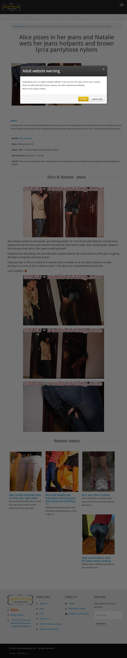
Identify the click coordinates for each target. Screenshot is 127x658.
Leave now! (97, 99)
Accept (83, 99)
